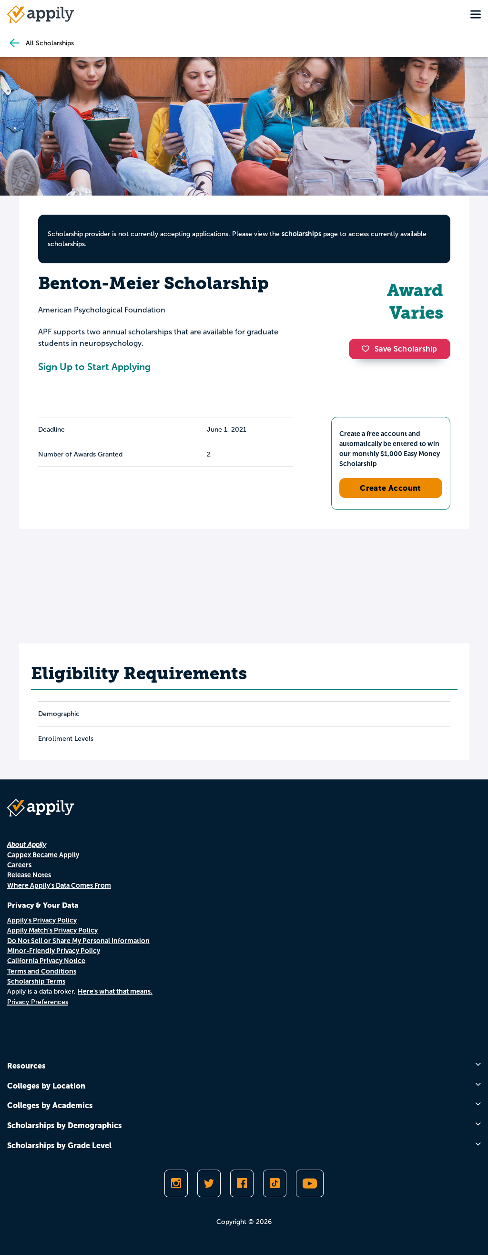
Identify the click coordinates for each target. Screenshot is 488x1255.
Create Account (390, 488)
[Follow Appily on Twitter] (209, 1183)
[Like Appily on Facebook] (242, 1183)
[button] (368, 349)
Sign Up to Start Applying (94, 367)
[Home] (40, 14)
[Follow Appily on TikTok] (274, 1183)
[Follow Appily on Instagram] (176, 1183)
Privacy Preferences (37, 1002)
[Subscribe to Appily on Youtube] (310, 1183)
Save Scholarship (406, 349)
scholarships (301, 234)
